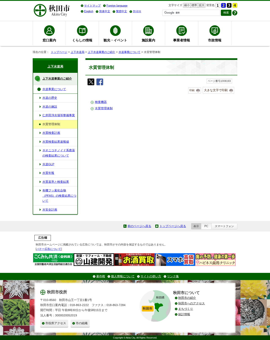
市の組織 (82, 323)
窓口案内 (49, 40)
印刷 (191, 90)
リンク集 (173, 276)
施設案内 (148, 40)
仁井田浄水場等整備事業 (58, 115)
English (88, 11)
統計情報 (184, 314)
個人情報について (123, 276)
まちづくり (185, 308)
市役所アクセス (55, 323)
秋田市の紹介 (187, 297)
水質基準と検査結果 (55, 181)
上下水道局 (77, 52)
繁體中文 (121, 11)
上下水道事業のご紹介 (101, 52)
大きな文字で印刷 (216, 90)
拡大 (201, 5)
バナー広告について (48, 249)
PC (206, 226)
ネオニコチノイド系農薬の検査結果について (58, 153)
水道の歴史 (49, 97)
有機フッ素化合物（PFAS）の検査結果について (59, 195)
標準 (193, 5)
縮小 (186, 5)
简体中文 (104, 11)
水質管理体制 (104, 108)
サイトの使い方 (150, 276)
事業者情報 (181, 40)
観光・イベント (115, 40)
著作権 (100, 276)
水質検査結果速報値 (55, 141)
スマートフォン (224, 226)
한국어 (137, 11)
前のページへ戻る (139, 226)
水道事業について (129, 52)
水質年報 (48, 173)
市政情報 (214, 40)
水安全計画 (49, 209)
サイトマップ (92, 5)
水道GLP (48, 164)
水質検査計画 (51, 132)
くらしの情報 (82, 40)
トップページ (59, 52)
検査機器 (101, 102)
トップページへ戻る (172, 226)
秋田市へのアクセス (191, 303)
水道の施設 (49, 106)
